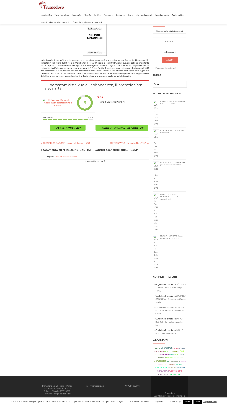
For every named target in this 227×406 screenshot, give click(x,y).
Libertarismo (164, 354)
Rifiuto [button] (197, 402)
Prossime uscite (162, 15)
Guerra (164, 364)
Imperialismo (179, 357)
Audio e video (178, 15)
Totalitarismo (161, 367)
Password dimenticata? (165, 68)
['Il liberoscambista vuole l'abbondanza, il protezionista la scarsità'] (58, 103)
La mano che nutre (163, 307)
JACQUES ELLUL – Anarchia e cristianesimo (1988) (170, 310)
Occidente (161, 357)
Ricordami (171, 52)
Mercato (175, 348)
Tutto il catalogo (61, 15)
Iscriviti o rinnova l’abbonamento (55, 22)
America (166, 351)
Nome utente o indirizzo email (169, 31)
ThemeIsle (180, 395)
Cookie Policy (64, 393)
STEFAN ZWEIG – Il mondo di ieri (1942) (129, 143)
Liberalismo (166, 348)
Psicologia (108, 15)
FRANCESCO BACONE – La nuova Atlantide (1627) (65, 143)
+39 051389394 (132, 385)
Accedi (169, 60)
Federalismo (171, 364)
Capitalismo (175, 370)
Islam (168, 361)
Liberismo (181, 367)
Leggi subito (46, 15)
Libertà (176, 354)
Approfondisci (210, 401)
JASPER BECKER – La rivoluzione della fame (169, 321)
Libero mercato (175, 361)
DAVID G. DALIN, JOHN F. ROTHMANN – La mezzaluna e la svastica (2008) (171, 196)
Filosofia (87, 15)
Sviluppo (171, 354)
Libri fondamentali (144, 15)
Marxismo (157, 348)
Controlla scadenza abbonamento (88, 22)
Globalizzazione (163, 374)
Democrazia (160, 360)
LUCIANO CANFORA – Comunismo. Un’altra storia (170, 299)
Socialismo (170, 357)
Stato (182, 351)
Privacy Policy (50, 393)
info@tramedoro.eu (95, 385)
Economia (76, 15)
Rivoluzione (159, 351)
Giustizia (182, 348)
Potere (157, 354)
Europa (182, 354)
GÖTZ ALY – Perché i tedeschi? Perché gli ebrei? (170, 287)
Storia (130, 15)
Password (169, 41)
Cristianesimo (172, 367)
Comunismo (163, 370)
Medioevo (179, 364)
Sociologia (120, 15)
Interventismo (175, 351)
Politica (97, 15)
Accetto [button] (188, 402)
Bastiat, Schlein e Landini (66, 156)
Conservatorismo (175, 374)
